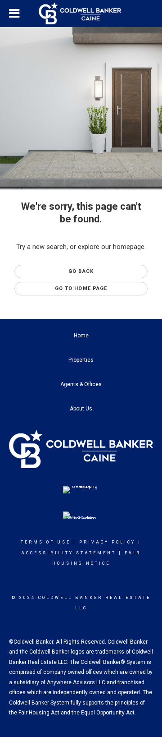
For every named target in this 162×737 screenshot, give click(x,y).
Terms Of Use (46, 542)
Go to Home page (81, 288)
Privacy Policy (107, 542)
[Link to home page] (81, 13)
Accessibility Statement (68, 553)
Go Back (81, 271)
